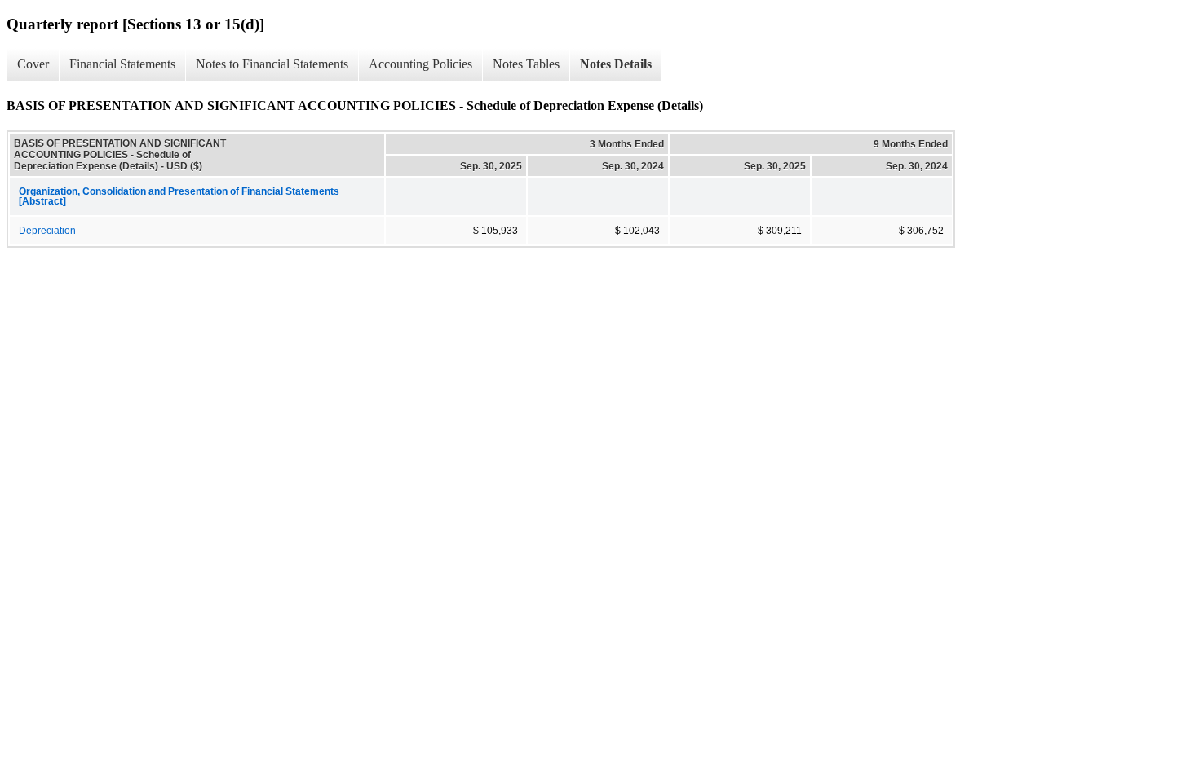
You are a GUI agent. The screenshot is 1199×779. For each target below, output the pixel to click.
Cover (33, 64)
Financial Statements (122, 64)
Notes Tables (526, 64)
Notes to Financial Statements (272, 64)
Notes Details (616, 64)
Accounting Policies (420, 64)
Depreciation (47, 230)
